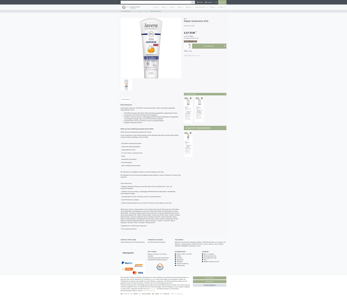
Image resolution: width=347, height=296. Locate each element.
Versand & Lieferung (182, 263)
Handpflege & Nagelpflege (143, 11)
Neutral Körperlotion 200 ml (198, 108)
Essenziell (126, 293)
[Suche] (192, 2)
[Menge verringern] (189, 47)
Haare (172, 7)
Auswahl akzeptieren (210, 285)
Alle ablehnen (210, 281)
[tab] (126, 99)
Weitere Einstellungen (177, 293)
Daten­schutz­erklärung (149, 290)
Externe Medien (146, 293)
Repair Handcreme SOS (187, 142)
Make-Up (188, 7)
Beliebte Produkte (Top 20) (211, 261)
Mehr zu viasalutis (209, 254)
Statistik (135, 293)
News (205, 259)
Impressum (153, 288)
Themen (221, 7)
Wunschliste (189, 51)
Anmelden (179, 258)
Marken (212, 7)
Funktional (166, 293)
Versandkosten (197, 55)
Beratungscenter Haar (210, 258)
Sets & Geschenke (200, 7)
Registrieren (180, 259)
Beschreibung (126, 99)
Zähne (180, 7)
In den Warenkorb (209, 46)
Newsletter (180, 261)
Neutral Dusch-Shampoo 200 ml (188, 108)
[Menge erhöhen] (189, 45)
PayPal (157, 293)
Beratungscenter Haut (210, 256)
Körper (164, 7)
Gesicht (155, 7)
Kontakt (179, 256)
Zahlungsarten (181, 265)
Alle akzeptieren (209, 278)
